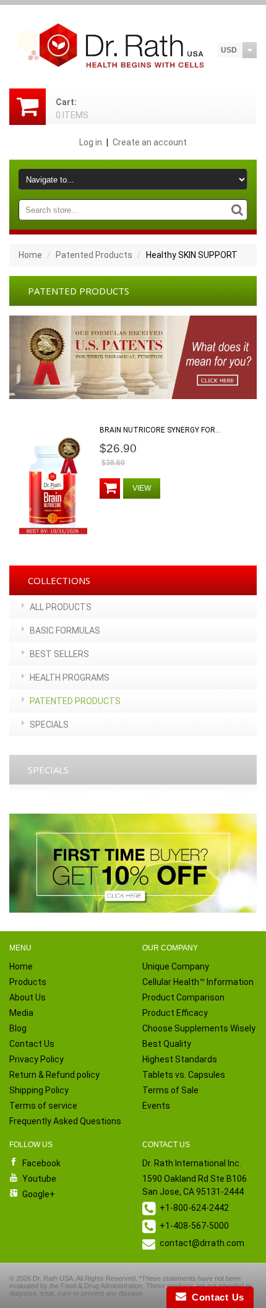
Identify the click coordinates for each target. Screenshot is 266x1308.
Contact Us (31, 1044)
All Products (61, 607)
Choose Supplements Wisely (198, 1028)
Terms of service (43, 1106)
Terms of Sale (170, 1090)
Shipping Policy (39, 1090)
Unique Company (175, 966)
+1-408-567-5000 (194, 1226)
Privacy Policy (36, 1059)
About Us (27, 997)
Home (30, 255)
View (141, 488)
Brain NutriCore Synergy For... (160, 430)
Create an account (150, 142)
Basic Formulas (65, 630)
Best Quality (166, 1044)
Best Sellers (59, 654)
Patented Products (94, 255)
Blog (18, 1028)
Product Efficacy (175, 1013)
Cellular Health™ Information (198, 982)
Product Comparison (183, 997)
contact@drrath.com (202, 1243)
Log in (90, 142)
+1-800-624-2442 (194, 1208)
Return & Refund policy (54, 1075)
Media (21, 1013)
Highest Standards (179, 1059)
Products (27, 982)
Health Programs (69, 677)
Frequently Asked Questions (65, 1121)
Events (156, 1106)
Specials (49, 724)
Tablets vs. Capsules (183, 1075)
